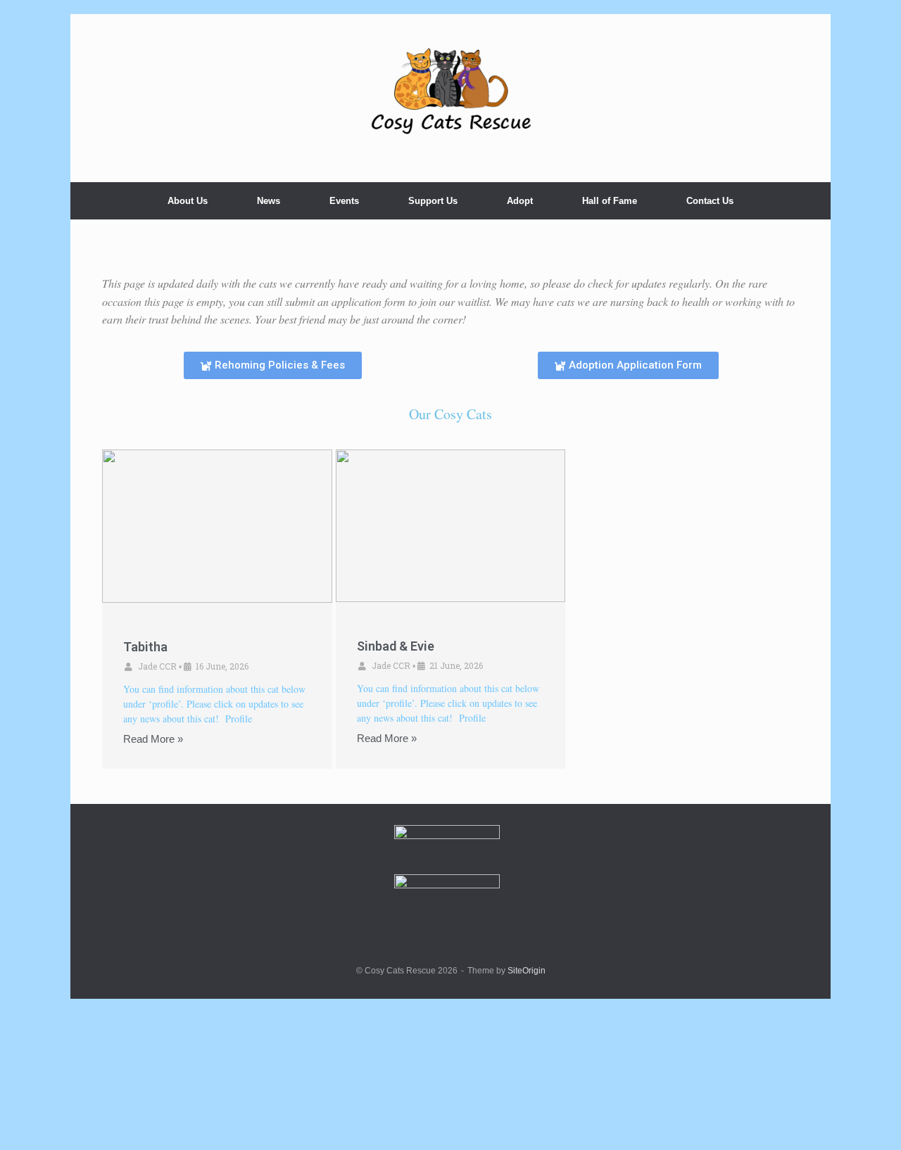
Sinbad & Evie (395, 646)
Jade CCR (157, 666)
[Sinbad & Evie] (451, 525)
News (268, 201)
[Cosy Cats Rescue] (450, 92)
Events (344, 201)
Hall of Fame (609, 201)
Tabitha (145, 646)
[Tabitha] (217, 526)
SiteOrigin (527, 970)
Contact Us (709, 201)
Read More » (153, 739)
